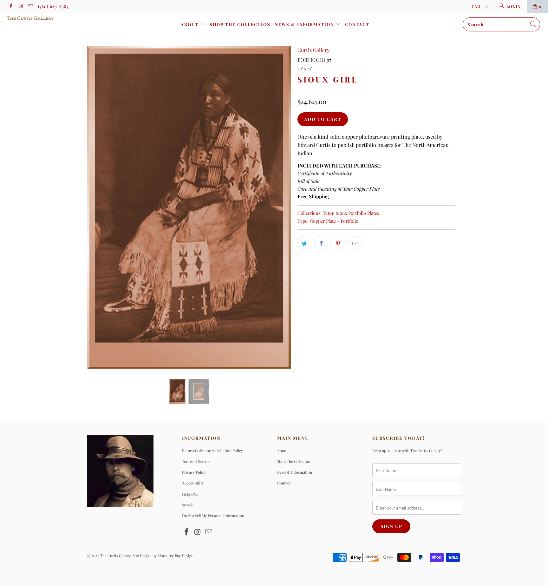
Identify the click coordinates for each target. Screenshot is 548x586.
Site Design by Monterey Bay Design (163, 555)
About (190, 24)
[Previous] (98, 207)
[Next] (280, 207)
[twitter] (304, 243)
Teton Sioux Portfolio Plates (351, 213)
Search (187, 504)
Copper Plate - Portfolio (334, 221)
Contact (357, 24)
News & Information (305, 24)
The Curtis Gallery (115, 555)
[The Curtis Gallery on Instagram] (20, 6)
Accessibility (193, 482)
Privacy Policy (194, 472)
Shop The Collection (240, 24)
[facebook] (10, 6)
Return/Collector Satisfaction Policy (212, 450)
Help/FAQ (190, 494)
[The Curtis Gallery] (47, 18)
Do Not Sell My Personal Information (213, 515)
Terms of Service (196, 461)
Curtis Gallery (313, 50)
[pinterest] (338, 243)
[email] (30, 6)
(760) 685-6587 (53, 6)
